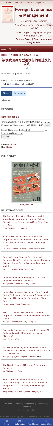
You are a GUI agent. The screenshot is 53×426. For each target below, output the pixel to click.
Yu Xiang (17, 339)
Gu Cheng (7, 249)
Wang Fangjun (9, 357)
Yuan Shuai (8, 339)
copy (47, 125)
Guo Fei (20, 392)
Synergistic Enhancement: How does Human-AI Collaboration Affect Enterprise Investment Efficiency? (26, 333)
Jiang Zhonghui (9, 392)
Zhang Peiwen (33, 249)
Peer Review (33, 424)
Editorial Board (23, 39)
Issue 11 (13, 84)
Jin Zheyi (18, 371)
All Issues (13, 49)
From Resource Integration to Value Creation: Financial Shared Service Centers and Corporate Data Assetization (26, 350)
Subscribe (42, 403)
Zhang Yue (32, 322)
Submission (29, 403)
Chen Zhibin (17, 269)
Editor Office (46, 424)
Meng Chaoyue (31, 392)
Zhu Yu (32, 284)
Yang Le (22, 322)
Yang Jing (7, 269)
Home (4, 55)
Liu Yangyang (8, 304)
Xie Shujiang (8, 371)
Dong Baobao (9, 228)
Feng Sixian (29, 269)
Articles (18, 403)
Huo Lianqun (21, 228)
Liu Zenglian (21, 357)
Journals (8, 3)
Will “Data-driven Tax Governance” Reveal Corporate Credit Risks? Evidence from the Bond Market (26, 315)
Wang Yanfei (8, 284)
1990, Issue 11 (26, 205)
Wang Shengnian (22, 304)
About (3, 49)
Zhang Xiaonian (21, 284)
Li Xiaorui (32, 357)
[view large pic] (26, 182)
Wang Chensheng (10, 322)
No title (13, 144)
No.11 (35, 55)
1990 (26, 55)
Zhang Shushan (19, 249)
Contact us (26, 407)
